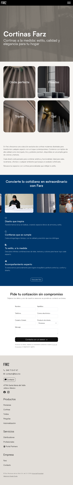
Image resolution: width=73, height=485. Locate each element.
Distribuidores (8, 437)
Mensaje (18, 327)
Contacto (10, 379)
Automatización (9, 423)
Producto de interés (44, 320)
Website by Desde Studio (10, 476)
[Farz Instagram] (9, 392)
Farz (5, 460)
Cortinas (6, 409)
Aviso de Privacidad (37, 473)
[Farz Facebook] (5, 392)
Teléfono (18, 313)
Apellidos (40, 306)
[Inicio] (3, 3)
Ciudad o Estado (20, 320)
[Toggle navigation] (69, 3)
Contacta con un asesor (35, 339)
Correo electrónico (43, 313)
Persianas (7, 405)
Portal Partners (11, 446)
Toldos (6, 414)
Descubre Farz (36, 280)
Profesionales (8, 442)
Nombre (17, 306)
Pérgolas (6, 419)
